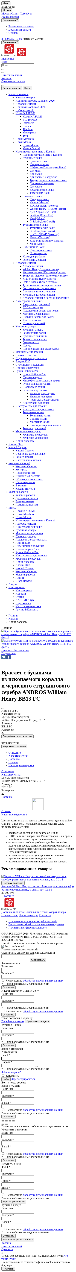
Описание (7, 771)
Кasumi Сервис (25, 450)
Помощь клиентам (35, 911)
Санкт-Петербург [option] (21, 13)
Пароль (6, 1062)
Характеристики (11, 774)
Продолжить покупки (38, 1021)
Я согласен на (34, 980)
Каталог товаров (12, 88)
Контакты (45, 915)
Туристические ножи (42, 227)
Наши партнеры (28, 915)
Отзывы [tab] (13, 762)
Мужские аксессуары (35, 434)
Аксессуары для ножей (36, 304)
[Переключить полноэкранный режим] (9, 1120)
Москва (7, 10)
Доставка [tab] (14, 758)
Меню (6, 3)
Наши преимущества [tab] (21, 765)
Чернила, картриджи (42, 393)
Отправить (8, 987)
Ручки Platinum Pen (34, 374)
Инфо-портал (24, 590)
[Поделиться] (6, 1120)
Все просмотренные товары (18, 1239)
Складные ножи (39, 199)
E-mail (6, 1102)
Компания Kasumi (26, 466)
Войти (6, 1079)
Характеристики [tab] (18, 755)
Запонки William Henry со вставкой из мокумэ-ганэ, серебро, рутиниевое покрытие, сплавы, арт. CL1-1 (37, 888)
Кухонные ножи (39, 161)
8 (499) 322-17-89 (11, 38)
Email (5, 1055)
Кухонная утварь (33, 329)
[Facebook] (8, 657)
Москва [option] (6, 13)
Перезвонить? (10, 20)
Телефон (7, 973)
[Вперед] (6, 1124)
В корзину (7, 895)
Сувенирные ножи (41, 250)
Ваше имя (7, 966)
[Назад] (2, 1124)
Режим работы (10, 16)
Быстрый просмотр (13, 883)
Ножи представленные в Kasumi (42, 154)
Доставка (7, 796)
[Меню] (2, 85)
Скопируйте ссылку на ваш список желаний (28, 952)
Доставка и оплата (12, 911)
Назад (27, 88)
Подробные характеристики (17, 736)
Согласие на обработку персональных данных (36, 924)
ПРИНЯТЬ (8, 1268)
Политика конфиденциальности (27, 927)
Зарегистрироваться (23, 1078)
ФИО (5, 1166)
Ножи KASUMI (32, 116)
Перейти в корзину (12, 1021)
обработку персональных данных (43, 980)
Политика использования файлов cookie (32, 921)
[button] (8, 653)
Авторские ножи (33, 266)
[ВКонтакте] (3, 657)
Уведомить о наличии (14, 746)
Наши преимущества (14, 814)
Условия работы (25, 495)
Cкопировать (38, 960)
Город (6, 1180)
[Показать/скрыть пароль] (36, 1066)
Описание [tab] (14, 752)
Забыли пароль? (11, 1072)
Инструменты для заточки (38, 409)
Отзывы (6, 811)
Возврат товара (56, 911)
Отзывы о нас (9, 915)
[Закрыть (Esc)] (2, 1120)
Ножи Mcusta (31, 145)
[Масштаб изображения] (13, 1120)
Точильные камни (40, 415)
